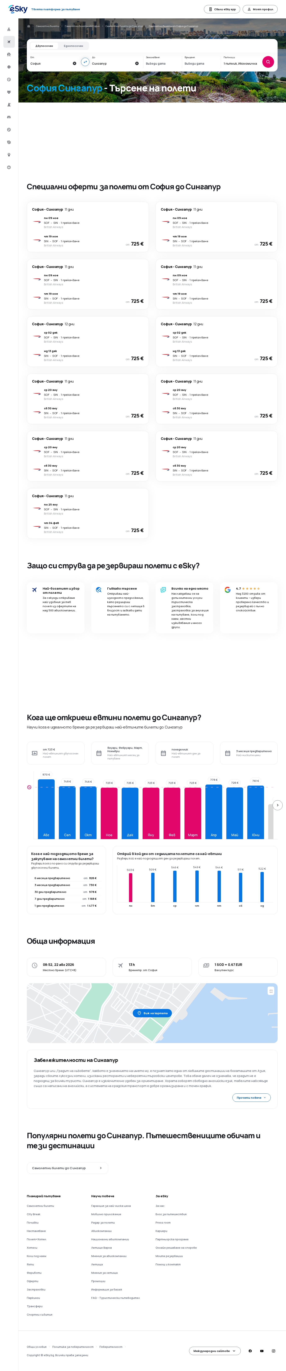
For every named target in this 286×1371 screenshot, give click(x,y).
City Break (33, 1214)
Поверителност (110, 1347)
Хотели (32, 1247)
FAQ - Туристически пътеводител (115, 1298)
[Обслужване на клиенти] (8, 167)
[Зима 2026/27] (8, 67)
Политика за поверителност (73, 1347)
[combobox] (50, 63)
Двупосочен (44, 46)
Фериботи (34, 1273)
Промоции (98, 1281)
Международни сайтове (211, 1351)
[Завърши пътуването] (8, 142)
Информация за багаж (106, 1289)
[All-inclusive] (8, 92)
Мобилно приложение (106, 1214)
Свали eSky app (225, 9)
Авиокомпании (101, 1231)
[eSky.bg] (28, 26)
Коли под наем (36, 1256)
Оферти (32, 1281)
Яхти (30, 1264)
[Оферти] (8, 130)
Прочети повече (249, 1098)
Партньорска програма (172, 1239)
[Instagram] (273, 1351)
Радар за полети (103, 1222)
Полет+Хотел (36, 1239)
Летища (97, 1264)
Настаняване (36, 1231)
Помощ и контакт (168, 1264)
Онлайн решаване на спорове (176, 1247)
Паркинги (33, 1298)
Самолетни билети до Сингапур (124, 26)
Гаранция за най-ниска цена (111, 1206)
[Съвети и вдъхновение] (8, 155)
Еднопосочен (73, 46)
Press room (163, 1222)
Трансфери (35, 1306)
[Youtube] (262, 1351)
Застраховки (36, 1289)
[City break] (8, 104)
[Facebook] (250, 1351)
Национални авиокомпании (110, 1239)
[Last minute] (8, 79)
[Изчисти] (74, 63)
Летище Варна (101, 1247)
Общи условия (36, 1347)
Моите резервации (169, 1256)
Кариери (161, 1231)
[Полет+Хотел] (8, 29)
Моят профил (263, 9)
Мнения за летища (104, 1273)
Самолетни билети (47, 26)
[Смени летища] (85, 62)
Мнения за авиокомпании (108, 1256)
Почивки (33, 1222)
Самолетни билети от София (82, 26)
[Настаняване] (8, 117)
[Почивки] (8, 54)
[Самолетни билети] (8, 42)
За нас (160, 1206)
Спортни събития (39, 1314)
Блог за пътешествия (171, 1214)
